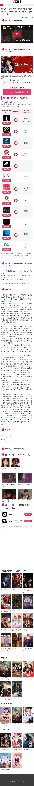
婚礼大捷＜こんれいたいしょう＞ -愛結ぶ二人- (6, 650)
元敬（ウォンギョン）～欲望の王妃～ (27, 590)
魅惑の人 (3, 629)
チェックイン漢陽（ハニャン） (27, 610)
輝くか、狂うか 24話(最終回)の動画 (8, 485)
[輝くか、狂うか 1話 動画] (25, 478)
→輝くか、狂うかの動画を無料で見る (17, 92)
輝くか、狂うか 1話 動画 (24, 484)
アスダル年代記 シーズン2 (27, 630)
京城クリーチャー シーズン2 (16, 610)
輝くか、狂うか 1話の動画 (24, 500)
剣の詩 (14, 648)
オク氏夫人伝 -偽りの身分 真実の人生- (6, 610)
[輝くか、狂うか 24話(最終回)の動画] (9, 478)
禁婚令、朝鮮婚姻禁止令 (27, 649)
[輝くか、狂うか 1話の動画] (25, 494)
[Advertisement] (17, 550)
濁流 (13, 589)
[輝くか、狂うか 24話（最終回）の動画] (9, 494)
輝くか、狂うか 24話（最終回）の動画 (8, 500)
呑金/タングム (5, 589)
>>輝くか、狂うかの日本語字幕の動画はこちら (16, 283)
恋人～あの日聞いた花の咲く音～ (16, 630)
